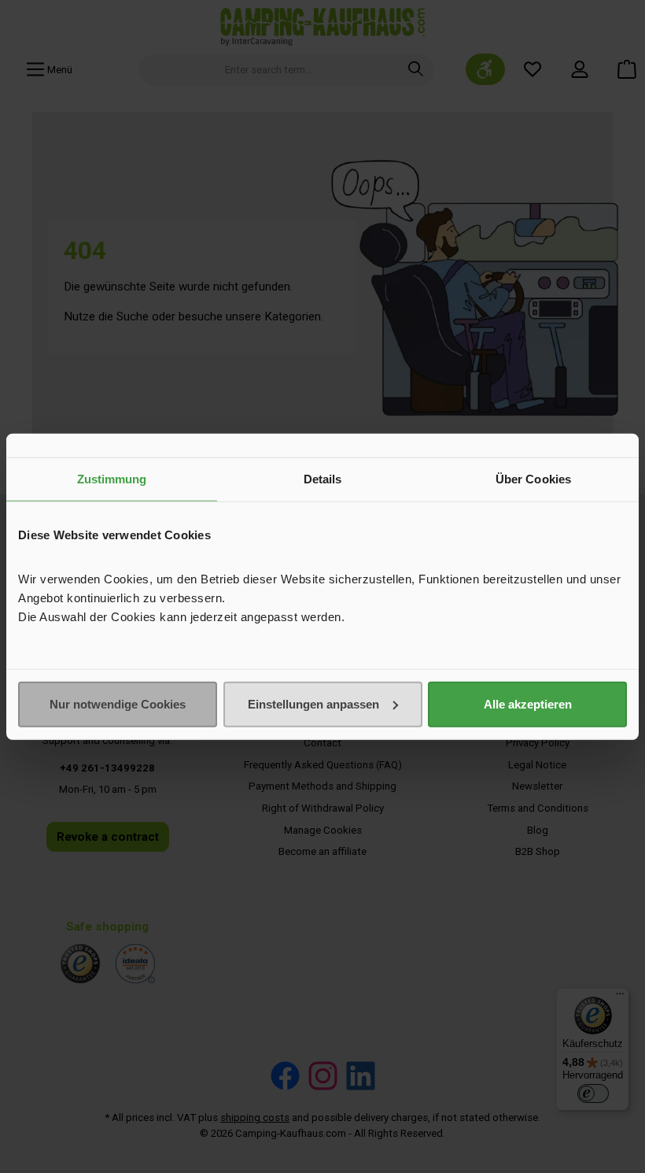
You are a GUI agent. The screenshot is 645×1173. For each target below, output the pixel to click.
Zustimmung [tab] (112, 479)
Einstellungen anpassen (313, 703)
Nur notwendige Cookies (118, 703)
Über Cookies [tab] (533, 479)
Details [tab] (323, 479)
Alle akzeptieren (528, 703)
